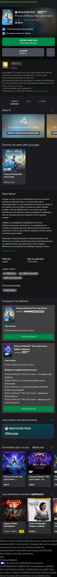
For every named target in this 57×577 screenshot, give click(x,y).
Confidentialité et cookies (36, 569)
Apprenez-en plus (15, 85)
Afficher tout (38, 447)
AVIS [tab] (28, 101)
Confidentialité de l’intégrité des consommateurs (22, 566)
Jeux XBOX (19, 540)
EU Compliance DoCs (41, 575)
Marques (36, 572)
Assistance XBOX (8, 543)
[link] (13, 167)
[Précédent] (47, 110)
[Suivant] (52, 110)
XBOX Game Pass (32, 540)
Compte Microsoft (23, 550)
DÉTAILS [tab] (15, 101)
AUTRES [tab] (42, 101)
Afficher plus (7, 251)
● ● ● (50, 52)
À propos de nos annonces (18, 575)
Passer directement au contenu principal (18, 1)
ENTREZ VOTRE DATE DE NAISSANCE (23, 133)
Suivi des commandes (23, 553)
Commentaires (22, 543)
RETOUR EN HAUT (28, 336)
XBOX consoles (7, 540)
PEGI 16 (15, 64)
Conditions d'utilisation (21, 572)
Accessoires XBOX (49, 540)
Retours (9, 553)
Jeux (2, 556)
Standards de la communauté (43, 543)
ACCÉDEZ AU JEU (28, 408)
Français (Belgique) (8, 559)
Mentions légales (17, 569)
